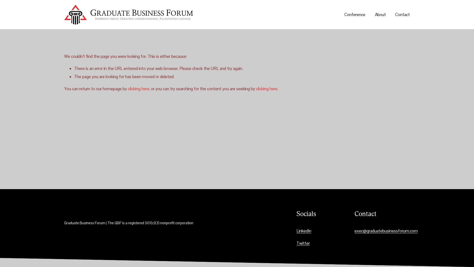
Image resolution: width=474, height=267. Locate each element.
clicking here (138, 88)
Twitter (303, 243)
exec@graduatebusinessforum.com (386, 231)
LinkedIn (303, 231)
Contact (402, 14)
